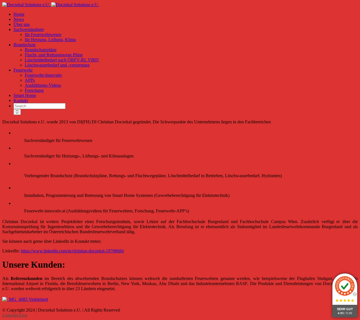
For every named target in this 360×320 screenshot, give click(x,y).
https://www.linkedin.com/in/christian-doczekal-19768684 (72, 250)
